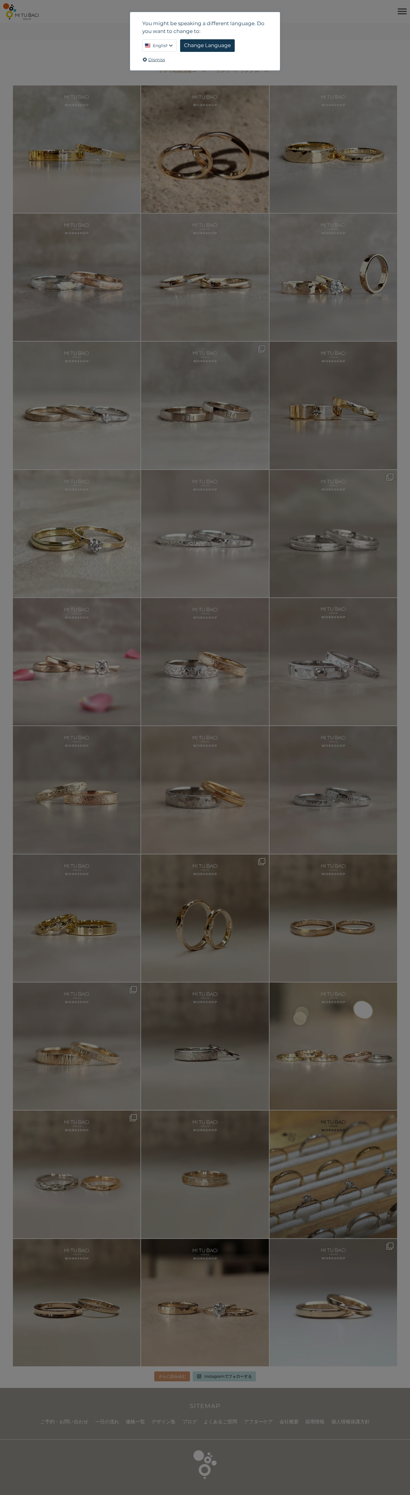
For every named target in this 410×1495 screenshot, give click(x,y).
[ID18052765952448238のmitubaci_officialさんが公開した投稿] (205, 661)
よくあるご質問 (220, 1422)
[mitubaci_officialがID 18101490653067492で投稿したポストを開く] (333, 405)
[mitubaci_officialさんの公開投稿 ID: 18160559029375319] (205, 1302)
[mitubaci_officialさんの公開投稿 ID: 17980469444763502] (205, 1046)
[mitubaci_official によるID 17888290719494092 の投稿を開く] (205, 533)
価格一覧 (135, 1422)
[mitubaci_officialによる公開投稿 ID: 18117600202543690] (76, 1046)
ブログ (189, 1422)
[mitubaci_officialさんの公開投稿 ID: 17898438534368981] (76, 790)
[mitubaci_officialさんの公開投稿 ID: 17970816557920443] (333, 1302)
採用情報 (314, 1422)
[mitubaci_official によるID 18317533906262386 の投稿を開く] (205, 405)
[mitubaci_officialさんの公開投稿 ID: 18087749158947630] (76, 918)
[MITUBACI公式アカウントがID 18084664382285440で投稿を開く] (76, 405)
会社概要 (289, 1422)
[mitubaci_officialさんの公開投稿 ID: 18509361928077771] (76, 661)
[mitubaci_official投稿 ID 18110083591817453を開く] (205, 149)
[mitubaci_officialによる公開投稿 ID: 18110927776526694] (76, 1302)
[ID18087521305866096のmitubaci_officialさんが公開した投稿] (205, 790)
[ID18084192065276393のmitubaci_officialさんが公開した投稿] (333, 661)
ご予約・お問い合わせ (64, 1422)
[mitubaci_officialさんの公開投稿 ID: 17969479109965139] (333, 918)
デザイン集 (164, 1422)
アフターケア (258, 1422)
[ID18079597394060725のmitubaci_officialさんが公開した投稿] (76, 1174)
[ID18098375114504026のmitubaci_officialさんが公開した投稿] (333, 533)
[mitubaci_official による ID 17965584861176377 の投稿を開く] (333, 277)
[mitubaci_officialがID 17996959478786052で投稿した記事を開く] (76, 277)
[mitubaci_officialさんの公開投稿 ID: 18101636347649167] (205, 918)
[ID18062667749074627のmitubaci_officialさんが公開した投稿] (333, 1174)
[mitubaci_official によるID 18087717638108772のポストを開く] (205, 277)
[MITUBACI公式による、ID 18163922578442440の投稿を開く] (76, 533)
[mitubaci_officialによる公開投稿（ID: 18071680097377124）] (333, 790)
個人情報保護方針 (350, 1422)
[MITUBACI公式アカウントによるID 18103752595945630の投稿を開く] (76, 149)
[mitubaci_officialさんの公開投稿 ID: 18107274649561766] (205, 1174)
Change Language (207, 45)
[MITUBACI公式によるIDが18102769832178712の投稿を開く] (333, 149)
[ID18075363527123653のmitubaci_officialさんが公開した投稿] (333, 1046)
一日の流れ (107, 1422)
